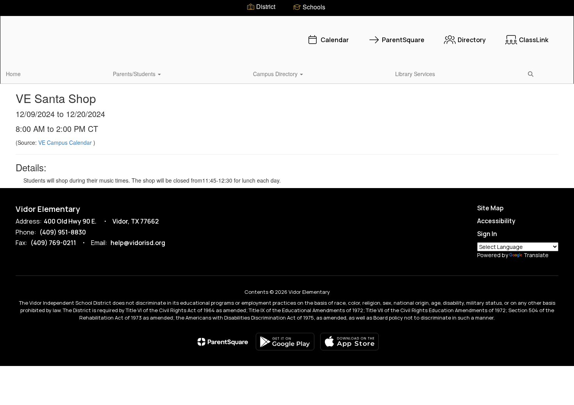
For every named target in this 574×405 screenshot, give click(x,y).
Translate (536, 255)
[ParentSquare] (223, 342)
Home (13, 74)
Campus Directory (276, 74)
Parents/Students (135, 74)
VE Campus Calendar (65, 142)
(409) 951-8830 (62, 232)
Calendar (335, 40)
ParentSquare (403, 40)
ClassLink (533, 40)
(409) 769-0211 (53, 242)
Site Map (490, 208)
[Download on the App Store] (349, 341)
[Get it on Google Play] (285, 341)
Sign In (487, 233)
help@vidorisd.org (138, 242)
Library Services (415, 74)
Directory (472, 40)
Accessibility (496, 221)
